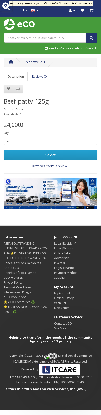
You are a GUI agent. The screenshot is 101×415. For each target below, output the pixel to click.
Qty (6, 133)
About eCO (11, 268)
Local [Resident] (65, 243)
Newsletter (61, 308)
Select (50, 154)
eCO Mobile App (15, 297)
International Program (19, 292)
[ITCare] (59, 369)
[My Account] (72, 10)
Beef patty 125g (34, 62)
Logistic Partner (65, 268)
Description (16, 76)
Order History (64, 298)
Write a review (57, 166)
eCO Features (13, 278)
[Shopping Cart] (91, 10)
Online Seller (63, 253)
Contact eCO (63, 323)
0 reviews (38, 166)
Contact (90, 48)
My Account (62, 293)
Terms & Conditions (17, 287)
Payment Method (66, 273)
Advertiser (61, 258)
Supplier (60, 278)
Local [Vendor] (64, 248)
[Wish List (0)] (82, 10)
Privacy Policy (13, 282)
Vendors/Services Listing (65, 48)
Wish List (60, 303)
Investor (59, 263)
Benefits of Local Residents (22, 263)
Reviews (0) (39, 76)
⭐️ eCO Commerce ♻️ (19, 302)
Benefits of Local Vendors (21, 273)
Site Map (60, 328)
